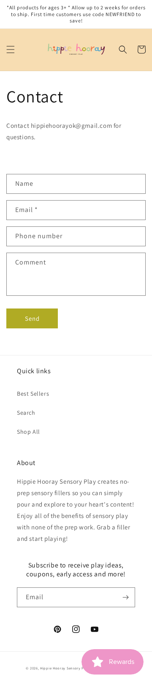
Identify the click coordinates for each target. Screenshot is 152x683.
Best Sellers (33, 393)
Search (26, 412)
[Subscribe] (125, 597)
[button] (10, 49)
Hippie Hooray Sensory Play (64, 668)
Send (32, 318)
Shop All (28, 431)
